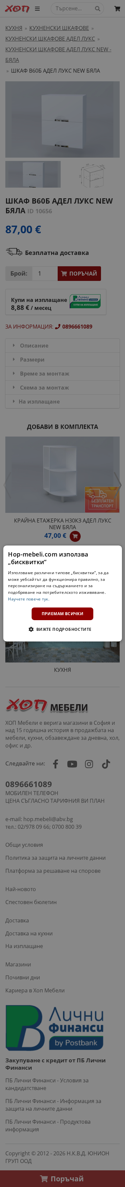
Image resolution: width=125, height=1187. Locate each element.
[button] (62, 629)
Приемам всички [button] (63, 613)
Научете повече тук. (28, 599)
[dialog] (62, 593)
